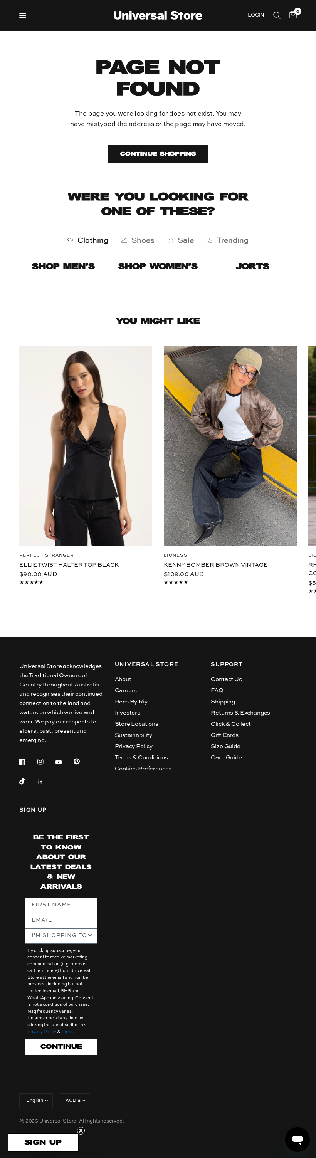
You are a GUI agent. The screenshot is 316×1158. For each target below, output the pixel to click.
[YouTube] (63, 762)
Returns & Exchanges (240, 713)
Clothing (92, 240)
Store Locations (136, 724)
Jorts (252, 266)
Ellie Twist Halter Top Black (69, 564)
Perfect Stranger (46, 555)
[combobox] (59, 936)
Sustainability (134, 735)
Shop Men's (63, 266)
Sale (186, 240)
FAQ (217, 690)
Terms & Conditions (141, 757)
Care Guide (226, 757)
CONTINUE (61, 1047)
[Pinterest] (82, 761)
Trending (233, 240)
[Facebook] (27, 761)
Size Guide (225, 746)
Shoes (143, 240)
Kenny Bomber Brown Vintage (216, 564)
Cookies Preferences (143, 769)
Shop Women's (158, 266)
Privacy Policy (134, 746)
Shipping (223, 702)
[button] (43, 1142)
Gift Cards (224, 735)
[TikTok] (27, 781)
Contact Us (226, 679)
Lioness (175, 555)
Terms (67, 1032)
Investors (127, 713)
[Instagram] (45, 761)
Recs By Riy (131, 702)
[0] (292, 15)
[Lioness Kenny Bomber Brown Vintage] (230, 446)
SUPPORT (227, 664)
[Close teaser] (81, 1131)
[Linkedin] (45, 781)
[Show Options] (90, 936)
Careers (126, 690)
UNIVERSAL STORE (147, 664)
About (123, 679)
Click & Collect (230, 724)
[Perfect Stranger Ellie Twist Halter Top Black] (85, 446)
